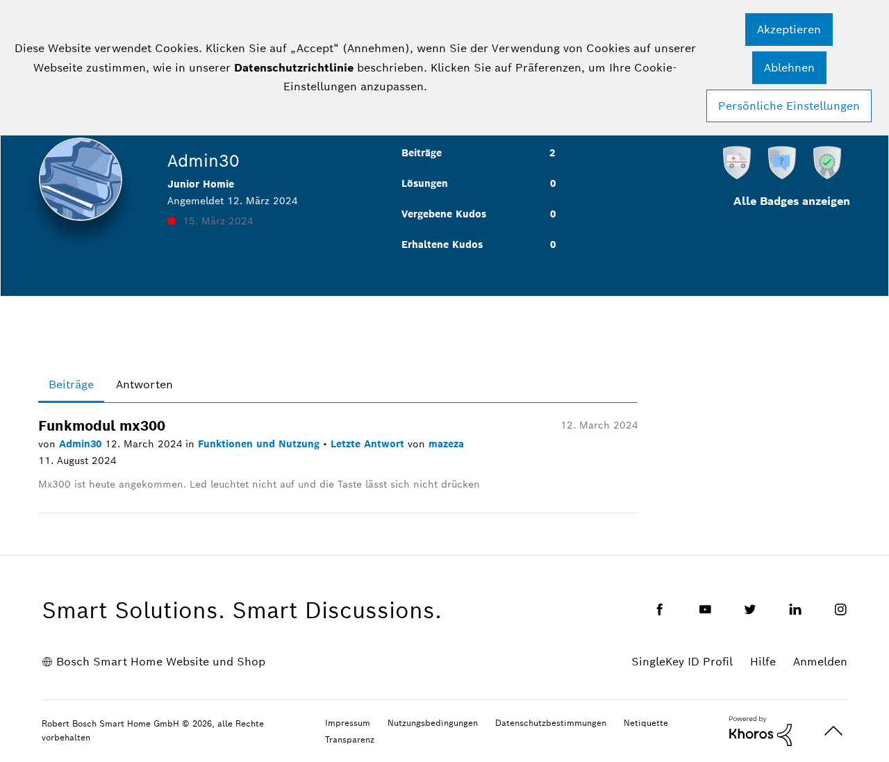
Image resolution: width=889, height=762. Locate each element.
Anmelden (820, 661)
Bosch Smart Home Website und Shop (160, 661)
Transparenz (349, 739)
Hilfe (763, 661)
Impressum (347, 723)
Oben (833, 731)
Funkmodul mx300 (101, 426)
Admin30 (82, 444)
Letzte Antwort (369, 444)
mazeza (446, 444)
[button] (789, 29)
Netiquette (646, 723)
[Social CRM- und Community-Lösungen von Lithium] (760, 730)
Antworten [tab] (144, 384)
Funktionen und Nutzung (260, 444)
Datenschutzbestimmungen (550, 723)
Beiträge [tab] (71, 384)
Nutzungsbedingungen (433, 723)
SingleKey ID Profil (682, 661)
